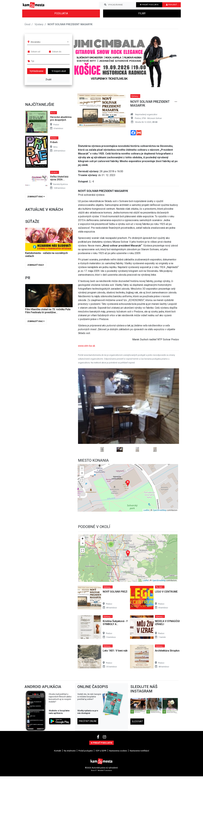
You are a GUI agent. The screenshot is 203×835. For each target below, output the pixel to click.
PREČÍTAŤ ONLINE (88, 746)
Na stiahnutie (70, 776)
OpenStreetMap (159, 535)
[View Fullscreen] (81, 505)
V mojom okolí (59, 71)
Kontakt (57, 776)
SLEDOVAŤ (137, 746)
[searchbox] (43, 60)
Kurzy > (53, 113)
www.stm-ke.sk (86, 345)
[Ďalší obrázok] (171, 422)
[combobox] (49, 42)
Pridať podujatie (85, 776)
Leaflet (146, 535)
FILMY (142, 13)
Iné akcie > (54, 172)
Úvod (27, 24)
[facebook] (98, 762)
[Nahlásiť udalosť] (175, 101)
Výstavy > (54, 138)
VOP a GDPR (100, 776)
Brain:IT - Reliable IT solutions (101, 795)
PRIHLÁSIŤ (172, 5)
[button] (170, 59)
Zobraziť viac (35, 196)
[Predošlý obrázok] (85, 422)
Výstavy (39, 24)
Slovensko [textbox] (35, 42)
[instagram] (104, 762)
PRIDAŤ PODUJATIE (149, 5)
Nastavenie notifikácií (139, 776)
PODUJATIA (61, 13)
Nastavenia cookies (118, 776)
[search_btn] (105, 5)
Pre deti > (160, 612)
